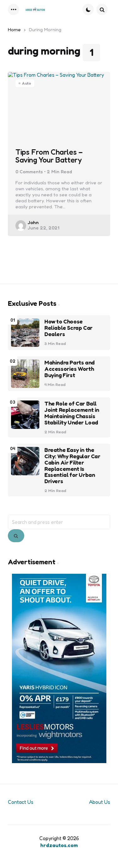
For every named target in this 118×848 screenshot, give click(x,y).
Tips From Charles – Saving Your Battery (48, 156)
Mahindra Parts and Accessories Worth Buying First (69, 368)
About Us (99, 802)
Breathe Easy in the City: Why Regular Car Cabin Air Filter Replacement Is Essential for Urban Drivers (72, 465)
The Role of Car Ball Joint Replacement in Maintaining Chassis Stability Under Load (71, 412)
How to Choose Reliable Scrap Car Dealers (68, 327)
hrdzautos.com (59, 845)
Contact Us (20, 802)
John (33, 222)
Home (14, 30)
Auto (26, 83)
